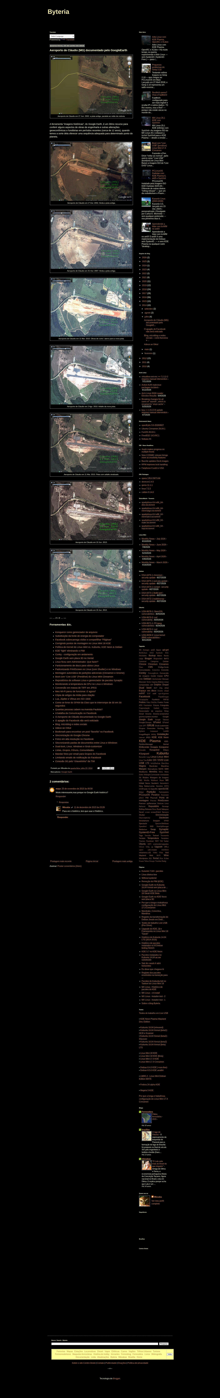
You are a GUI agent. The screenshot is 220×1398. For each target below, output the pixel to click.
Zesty (164, 861)
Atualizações (103, 1357)
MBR (167, 769)
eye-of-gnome (164, 694)
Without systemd (149, 878)
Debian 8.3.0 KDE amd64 (151, 1070)
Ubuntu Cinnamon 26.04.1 (153, 429)
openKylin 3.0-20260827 (153, 425)
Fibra (148, 702)
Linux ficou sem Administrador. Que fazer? (76, 662)
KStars (166, 750)
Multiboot (154, 780)
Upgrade (158, 847)
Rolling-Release (145, 809)
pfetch (141, 798)
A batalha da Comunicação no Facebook (76, 713)
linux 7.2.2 (146, 489)
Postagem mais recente (61, 861)
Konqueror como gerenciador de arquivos (76, 632)
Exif (148, 694)
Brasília (131, 1357)
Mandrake (153, 766)
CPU (166, 676)
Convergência (153, 673)
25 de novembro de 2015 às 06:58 (77, 789)
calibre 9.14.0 (148, 492)
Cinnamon (164, 664)
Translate (70, 40)
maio (147, 349)
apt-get (165, 650)
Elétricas (115, 1351)
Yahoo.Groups (149, 861)
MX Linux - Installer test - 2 (153, 996)
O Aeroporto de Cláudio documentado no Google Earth (83, 717)
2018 (144, 289)
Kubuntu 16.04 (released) (151, 1027)
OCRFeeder (143, 789)
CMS (150, 667)
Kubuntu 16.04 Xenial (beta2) (153, 1042)
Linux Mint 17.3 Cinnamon (152, 1062)
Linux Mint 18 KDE (148, 1053)
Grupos (142, 728)
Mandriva (165, 766)
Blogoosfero (158, 659)
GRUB (150, 725)
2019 (144, 285)
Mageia (142, 766)
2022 (144, 273)
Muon (162, 780)
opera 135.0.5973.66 (151, 478)
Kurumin (142, 757)
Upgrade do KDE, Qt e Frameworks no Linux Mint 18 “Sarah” (155, 931)
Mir (140, 778)
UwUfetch (165, 850)
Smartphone (144, 821)
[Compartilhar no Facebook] (110, 768)
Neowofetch (164, 783)
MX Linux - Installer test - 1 (153, 1000)
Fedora (142, 702)
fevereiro (149, 353)
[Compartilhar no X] (108, 768)
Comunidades (144, 670)
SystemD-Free (147, 832)
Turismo (156, 1351)
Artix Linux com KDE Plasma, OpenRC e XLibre (160, 39)
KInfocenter (144, 747)
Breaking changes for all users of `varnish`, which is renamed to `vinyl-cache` (154, 401)
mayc (58, 789)
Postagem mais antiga (122, 861)
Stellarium (143, 829)
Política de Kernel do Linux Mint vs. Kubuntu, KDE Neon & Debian (88, 647)
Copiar (160, 676)
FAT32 (166, 699)
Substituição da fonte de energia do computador (79, 636)
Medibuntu (143, 772)
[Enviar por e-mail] (103, 768)
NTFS (166, 786)
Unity (148, 847)
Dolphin (157, 685)
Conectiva (156, 670)
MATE (161, 769)
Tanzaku (148, 835)
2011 (144, 362)
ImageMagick (144, 734)
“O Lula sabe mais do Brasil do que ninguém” (159, 1163)
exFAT (142, 693)
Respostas (64, 802)
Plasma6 (153, 798)
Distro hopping (152, 682)
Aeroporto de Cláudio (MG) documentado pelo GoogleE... (156, 322)
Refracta (142, 806)
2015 (144, 301)
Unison (141, 847)
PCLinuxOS (144, 795)
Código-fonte (163, 667)
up (152, 847)
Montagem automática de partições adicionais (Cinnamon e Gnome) (90, 673)
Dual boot (145, 687)
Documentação (83, 1357)
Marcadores (152, 769)
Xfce (161, 858)
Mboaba (66, 807)
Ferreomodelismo (63, 1354)
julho (147, 317)
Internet (142, 737)
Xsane (141, 861)
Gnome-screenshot (161, 714)
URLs (166, 847)
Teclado (142, 838)
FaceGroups (164, 697)
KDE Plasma (150, 741)
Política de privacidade (138, 1363)
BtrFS (166, 659)
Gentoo (166, 708)
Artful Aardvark (156, 653)
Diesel (100, 1351)
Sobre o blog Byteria (151, 1003)
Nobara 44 (146, 439)
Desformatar (156, 679)
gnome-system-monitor (148, 717)
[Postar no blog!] (105, 768)
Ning (141, 786)
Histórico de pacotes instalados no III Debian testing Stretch (152, 945)
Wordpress (143, 858)
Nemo (147, 783)
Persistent (165, 795)
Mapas (70, 1351)
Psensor (142, 803)
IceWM (166, 731)
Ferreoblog (126, 1354)
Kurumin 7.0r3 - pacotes (152, 871)
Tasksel (156, 835)
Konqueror (164, 747)
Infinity (153, 734)
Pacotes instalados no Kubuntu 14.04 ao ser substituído (152, 957)
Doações (122, 1363)
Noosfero (159, 786)
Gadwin (156, 708)
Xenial (156, 858)
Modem (146, 777)
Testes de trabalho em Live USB (153, 1013)
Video (155, 853)
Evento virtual (163, 691)
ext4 (154, 693)
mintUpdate (164, 775)
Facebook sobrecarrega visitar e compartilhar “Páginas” (83, 639)
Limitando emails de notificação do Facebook (78, 757)
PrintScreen (163, 800)
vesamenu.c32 (145, 853)
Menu (161, 772)
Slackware (164, 818)
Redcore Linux (163, 803)
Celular (166, 661)
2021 (144, 277)
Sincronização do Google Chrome (72, 735)
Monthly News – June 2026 (154, 545)
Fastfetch (156, 699)
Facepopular (143, 700)
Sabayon (165, 809)
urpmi (141, 850)
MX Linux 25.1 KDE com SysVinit (158, 120)
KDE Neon (163, 737)
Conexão (165, 670)
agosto (148, 313)
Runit (159, 809)
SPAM (166, 821)
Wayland (142, 855)
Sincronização (162, 815)
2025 (144, 261)
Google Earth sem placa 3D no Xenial (74, 658)
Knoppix (154, 747)
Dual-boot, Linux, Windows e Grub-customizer (78, 746)
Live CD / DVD (155, 760)
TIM (161, 841)
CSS (141, 679)
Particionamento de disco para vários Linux (77, 665)
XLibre (166, 858)
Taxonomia (165, 835)
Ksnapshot (154, 750)
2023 (144, 269)
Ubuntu (142, 844)
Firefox (160, 702)
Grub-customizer (162, 726)
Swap (153, 829)
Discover (142, 682)
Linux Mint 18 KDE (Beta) (151, 1056)
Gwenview (151, 728)
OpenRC (154, 789)
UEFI (149, 844)
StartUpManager (163, 826)
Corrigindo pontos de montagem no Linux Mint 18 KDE (83, 643)
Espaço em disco (147, 691)
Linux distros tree (149, 874)
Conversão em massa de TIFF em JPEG (76, 687)
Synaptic (164, 829)
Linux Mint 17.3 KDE (149, 1059)
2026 (144, 257)
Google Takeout (162, 720)
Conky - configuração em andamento (74, 654)
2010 (144, 366)
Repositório (153, 806)
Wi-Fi (158, 855)
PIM (147, 798)
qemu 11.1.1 (147, 485)
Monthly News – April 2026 (154, 556)
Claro (141, 667)
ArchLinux (143, 653)
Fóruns (156, 705)
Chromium (152, 664)
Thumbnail (150, 841)
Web (151, 855)
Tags (141, 835)
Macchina (165, 763)
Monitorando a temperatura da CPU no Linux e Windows (84, 684)
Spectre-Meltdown (162, 823)
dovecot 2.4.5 (148, 482)
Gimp (166, 711)
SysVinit (164, 832)
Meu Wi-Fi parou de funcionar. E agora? (75, 691)
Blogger (148, 658)
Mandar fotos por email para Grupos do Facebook (80, 754)
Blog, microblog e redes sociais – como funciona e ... (156, 337)
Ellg (161, 688)
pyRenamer (151, 803)
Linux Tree (143, 760)
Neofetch (155, 783)
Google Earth (66, 772)
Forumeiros (148, 705)
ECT (155, 688)
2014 (144, 305)
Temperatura (153, 838)
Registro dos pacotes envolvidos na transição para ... (155, 975)
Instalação (163, 734)
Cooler (153, 676)
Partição (151, 792)
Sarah (141, 812)
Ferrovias (61, 1351)
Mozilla (146, 780)
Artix (167, 653)
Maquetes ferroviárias (82, 1354)
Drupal (165, 685)
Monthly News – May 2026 (154, 550)
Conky (142, 673)
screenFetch (156, 812)
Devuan (165, 679)
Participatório (164, 792)
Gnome (148, 714)
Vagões (132, 1351)
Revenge (165, 806)
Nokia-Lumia (149, 786)
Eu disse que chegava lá (153, 969)
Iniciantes (115, 1354)
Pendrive (155, 795)
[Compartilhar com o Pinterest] (113, 768)
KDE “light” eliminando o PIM (70, 650)
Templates (165, 838)
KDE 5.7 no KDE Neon (152, 951)
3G (140, 650)
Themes (142, 841)
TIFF (157, 841)
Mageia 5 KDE (147, 1090)
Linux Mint (163, 756)
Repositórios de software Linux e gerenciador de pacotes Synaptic (88, 680)
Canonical (142, 661)
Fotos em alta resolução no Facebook (74, 739)
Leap (148, 757)
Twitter (166, 841)
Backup (152, 655)
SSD (151, 826)
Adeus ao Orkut (63, 728)
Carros (124, 1351)
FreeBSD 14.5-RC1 (150, 435)
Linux (154, 756)
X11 (150, 858)
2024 (144, 265)
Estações (78, 1351)
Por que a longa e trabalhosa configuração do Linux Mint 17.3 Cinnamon (155, 905)
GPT (144, 726)
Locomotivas (90, 1351)
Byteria (58, 11)
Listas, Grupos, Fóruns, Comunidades (74, 750)
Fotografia (164, 705)
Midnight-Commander (152, 775)
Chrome (142, 664)
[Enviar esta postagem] (98, 768)
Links (93, 1357)
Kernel (166, 744)
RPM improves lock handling (155, 464)
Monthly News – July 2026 (153, 539)
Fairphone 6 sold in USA (153, 468)
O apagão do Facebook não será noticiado (77, 720)
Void (167, 853)
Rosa (154, 809)
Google (166, 717)
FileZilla (154, 702)
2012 (144, 358)
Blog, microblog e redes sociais (71, 724)
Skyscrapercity (144, 818)
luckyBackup (155, 763)
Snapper (156, 821)
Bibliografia (157, 1354)
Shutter (142, 815)
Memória (153, 772)
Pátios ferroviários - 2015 (157, 1116)
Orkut (141, 792)
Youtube (158, 861)
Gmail (141, 714)
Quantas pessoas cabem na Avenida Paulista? (79, 709)
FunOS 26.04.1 (148, 432)
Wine (166, 855)
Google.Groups (145, 722)
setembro (149, 309)
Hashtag (160, 728)
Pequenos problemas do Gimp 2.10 (158, 67)
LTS (147, 763)
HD (167, 728)
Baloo (159, 656)
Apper (158, 650)
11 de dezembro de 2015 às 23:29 (89, 807)
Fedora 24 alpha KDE (150, 1085)
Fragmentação (144, 708)
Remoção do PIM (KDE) (152, 881)
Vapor (107, 1351)
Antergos (146, 650)
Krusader (142, 750)
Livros (147, 1354)
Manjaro (142, 769)
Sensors (165, 812)
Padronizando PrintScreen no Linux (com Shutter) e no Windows (88, 669)
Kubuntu (163, 753)
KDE (154, 737)
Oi (149, 789)
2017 (144, 293)
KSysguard (144, 754)
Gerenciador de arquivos (150, 711)
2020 (144, 281)
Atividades (143, 656)
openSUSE (163, 789)
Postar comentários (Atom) (69, 866)
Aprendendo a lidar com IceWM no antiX (159, 226)
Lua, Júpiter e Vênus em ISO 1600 (72, 699)
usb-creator (152, 850)
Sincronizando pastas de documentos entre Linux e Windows (86, 742)
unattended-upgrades (161, 844)
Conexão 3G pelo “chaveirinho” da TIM (75, 761)
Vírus (161, 853)
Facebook (144, 696)
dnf (151, 685)
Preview (153, 801)
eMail (167, 688)
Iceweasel (154, 731)
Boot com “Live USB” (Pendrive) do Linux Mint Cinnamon (84, 676)
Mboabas (122, 1357)
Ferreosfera (147, 1112)
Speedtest (143, 826)
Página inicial (92, 861)
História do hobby (101, 1354)
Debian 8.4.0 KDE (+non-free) (153, 1067)
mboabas (146, 1159)
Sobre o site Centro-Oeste (83, 1363)
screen (147, 812)
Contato (100, 1363)
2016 (144, 297)
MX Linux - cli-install (151, 993)
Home (139, 1357)
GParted (157, 722)
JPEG (148, 737)
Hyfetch (142, 731)
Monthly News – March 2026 (154, 562)
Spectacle (143, 823)
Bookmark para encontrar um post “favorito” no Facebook (84, 731)
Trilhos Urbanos (144, 1351)
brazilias (146, 1130)
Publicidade (111, 1363)
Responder (61, 796)
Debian (147, 678)
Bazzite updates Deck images (155, 461)
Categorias (155, 661)
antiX (153, 650)
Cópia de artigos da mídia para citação (74, 695)
